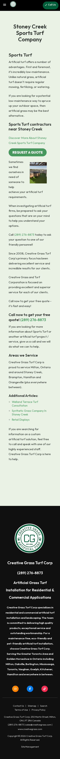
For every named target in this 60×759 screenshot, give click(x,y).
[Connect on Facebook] (30, 688)
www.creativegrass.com (30, 729)
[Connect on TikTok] (44, 688)
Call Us (52, 4)
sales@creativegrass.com (38, 724)
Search (43, 705)
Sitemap (32, 705)
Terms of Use (21, 709)
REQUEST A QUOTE (27, 152)
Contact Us (18, 705)
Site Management (30, 746)
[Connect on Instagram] (15, 688)
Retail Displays (21, 419)
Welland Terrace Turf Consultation (25, 403)
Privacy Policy (38, 709)
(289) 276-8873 (24, 234)
